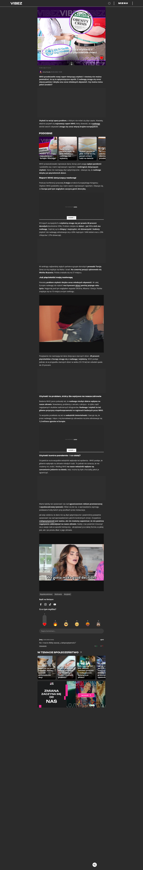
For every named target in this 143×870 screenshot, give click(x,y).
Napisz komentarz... (48, 631)
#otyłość (67, 594)
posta (75, 207)
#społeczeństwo (46, 594)
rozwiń (70, 218)
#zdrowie (58, 594)
